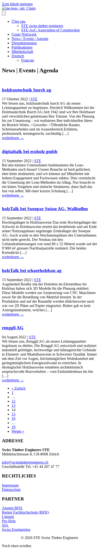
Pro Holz (9, 521)
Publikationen (22, 47)
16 (13, 418)
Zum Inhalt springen (17, 4)
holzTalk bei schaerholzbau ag (32, 270)
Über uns (18, 21)
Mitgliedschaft (22, 52)
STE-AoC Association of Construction (50, 30)
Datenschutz (11, 490)
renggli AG (13, 327)
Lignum (8, 517)
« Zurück (18, 388)
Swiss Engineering (16, 529)
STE (34, 99)
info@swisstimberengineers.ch (25, 462)
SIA (5, 525)
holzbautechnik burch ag (26, 89)
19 (13, 427)
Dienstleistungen (24, 43)
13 (13, 405)
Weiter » (18, 431)
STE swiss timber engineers (42, 26)
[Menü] (4, 13)
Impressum (10, 485)
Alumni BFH (12, 508)
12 (13, 401)
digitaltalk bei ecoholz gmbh (29, 151)
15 (13, 414)
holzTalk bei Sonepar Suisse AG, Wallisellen (45, 208)
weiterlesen (13, 138)
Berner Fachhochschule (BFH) (25, 512)
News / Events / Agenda (30, 39)
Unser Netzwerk (24, 34)
